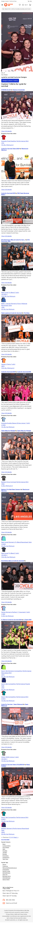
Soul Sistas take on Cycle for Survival (12, 561)
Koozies (5, 854)
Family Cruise (6, 871)
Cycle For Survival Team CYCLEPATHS (12, 764)
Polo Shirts (5, 856)
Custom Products (8, 910)
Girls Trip (5, 874)
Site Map (27, 910)
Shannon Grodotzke (19, 90)
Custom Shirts (6, 846)
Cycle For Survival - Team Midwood (12, 704)
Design (10, 80)
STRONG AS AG (6, 90)
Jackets (5, 852)
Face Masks (6, 847)
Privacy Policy (9, 914)
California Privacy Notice (20, 914)
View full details (6, 131)
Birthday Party (7, 876)
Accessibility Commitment (10, 916)
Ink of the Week (5, 839)
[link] (8, 4)
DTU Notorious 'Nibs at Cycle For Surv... (13, 240)
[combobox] (16, 9)
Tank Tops (5, 859)
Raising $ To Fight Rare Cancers (10, 489)
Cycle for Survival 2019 (8, 193)
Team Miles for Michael (8, 430)
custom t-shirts (24, 912)
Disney (4, 864)
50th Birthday (6, 873)
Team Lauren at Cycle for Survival (11, 313)
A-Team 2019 (27, 619)
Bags (4, 844)
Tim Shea (26, 313)
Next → (16, 837)
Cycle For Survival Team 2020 (10, 148)
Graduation (6, 869)
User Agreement (21, 916)
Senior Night (6, 879)
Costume (5, 866)
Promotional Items (19, 910)
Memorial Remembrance (10, 868)
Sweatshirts (6, 857)
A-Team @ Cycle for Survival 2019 (11, 619)
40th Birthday (6, 878)
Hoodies (5, 851)
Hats (4, 849)
